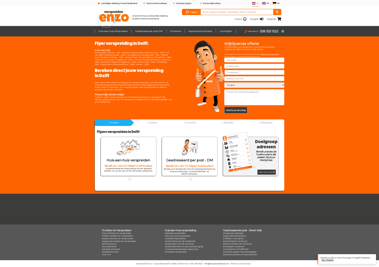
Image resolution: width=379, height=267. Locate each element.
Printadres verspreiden (176, 252)
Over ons (106, 254)
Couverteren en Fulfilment (236, 249)
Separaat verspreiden (175, 233)
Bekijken (366, 257)
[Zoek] (277, 12)
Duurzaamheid (109, 246)
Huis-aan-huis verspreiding (180, 230)
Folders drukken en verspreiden (117, 236)
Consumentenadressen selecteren (181, 249)
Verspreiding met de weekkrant (180, 241)
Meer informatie (266, 172)
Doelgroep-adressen (233, 233)
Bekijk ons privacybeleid (270, 54)
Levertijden (226, 31)
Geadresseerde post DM (149, 31)
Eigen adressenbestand (234, 236)
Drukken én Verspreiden (116, 230)
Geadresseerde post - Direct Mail (242, 230)
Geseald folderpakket (175, 238)
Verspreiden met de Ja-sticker (179, 244)
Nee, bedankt (327, 260)
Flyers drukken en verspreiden (116, 233)
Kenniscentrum (109, 244)
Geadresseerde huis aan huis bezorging (184, 246)
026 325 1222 (269, 31)
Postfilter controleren (233, 238)
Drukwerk (175, 31)
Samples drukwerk (111, 249)
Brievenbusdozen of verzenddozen (240, 254)
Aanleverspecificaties (200, 31)
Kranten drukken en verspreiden (117, 238)
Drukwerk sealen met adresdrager (239, 252)
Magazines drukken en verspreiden (119, 241)
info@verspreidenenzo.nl (216, 263)
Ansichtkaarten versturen (235, 241)
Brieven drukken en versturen (237, 244)
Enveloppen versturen (233, 246)
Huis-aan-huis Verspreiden (113, 31)
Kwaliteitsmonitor (110, 252)
